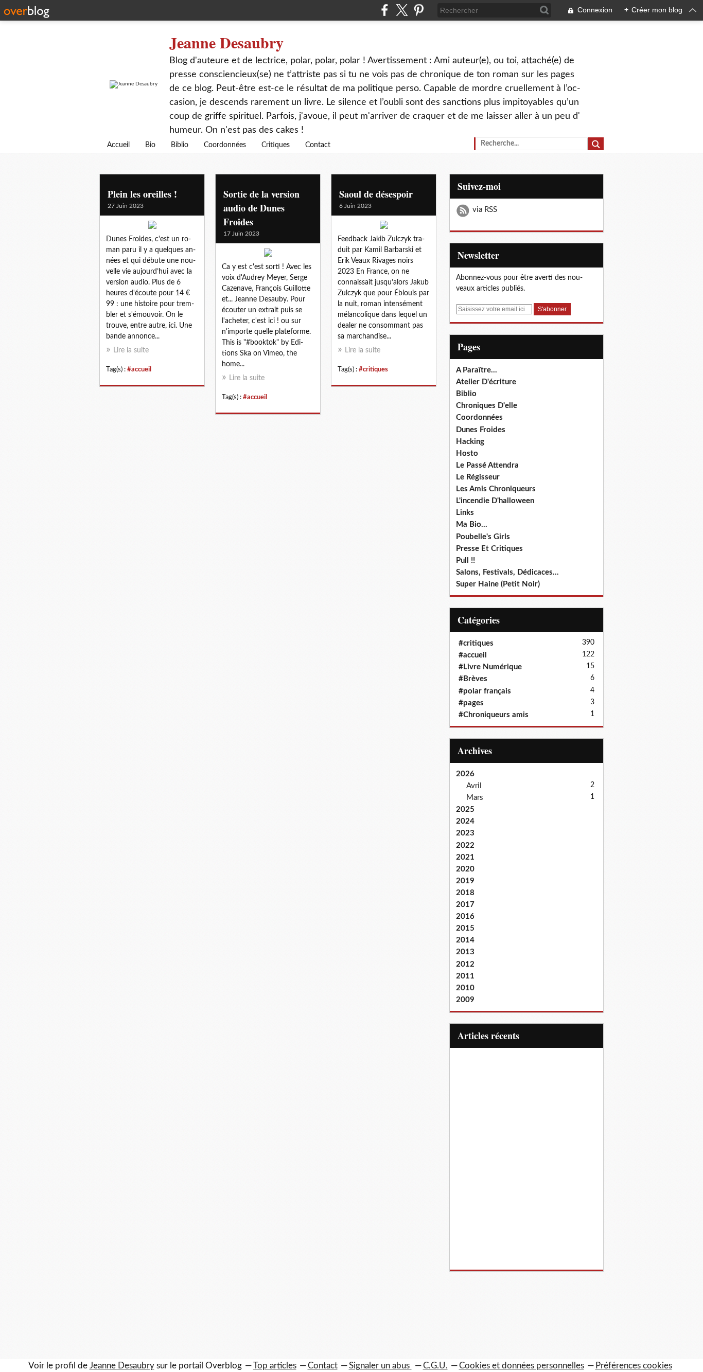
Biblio (179, 145)
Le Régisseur (478, 477)
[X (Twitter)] (401, 10)
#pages (471, 703)
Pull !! (465, 560)
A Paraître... (476, 370)
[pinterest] (418, 10)
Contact (317, 145)
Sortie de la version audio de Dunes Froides (261, 207)
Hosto (467, 453)
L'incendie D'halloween (495, 501)
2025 (465, 809)
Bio (150, 145)
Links (465, 512)
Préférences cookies (633, 1365)
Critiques (275, 145)
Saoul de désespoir (376, 194)
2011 (465, 976)
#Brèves (473, 679)
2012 (465, 964)
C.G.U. (435, 1365)
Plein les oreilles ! (142, 194)
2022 (465, 845)
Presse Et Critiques (489, 549)
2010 (465, 988)
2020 (465, 869)
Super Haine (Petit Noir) (498, 584)
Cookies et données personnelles (521, 1365)
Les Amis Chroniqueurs (496, 489)
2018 (465, 893)
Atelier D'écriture (486, 382)
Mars (474, 797)
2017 (465, 904)
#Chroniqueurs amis (494, 715)
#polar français (485, 691)
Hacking (470, 442)
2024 (465, 821)
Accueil (118, 145)
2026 (465, 774)
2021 (465, 857)
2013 (465, 952)
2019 (465, 881)
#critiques (373, 369)
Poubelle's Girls (483, 537)
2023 (465, 833)
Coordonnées (225, 145)
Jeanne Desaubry (226, 42)
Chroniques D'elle (486, 405)
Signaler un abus (380, 1365)
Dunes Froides (480, 430)
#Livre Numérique (490, 667)
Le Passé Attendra (487, 465)
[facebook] (384, 10)
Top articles (274, 1365)
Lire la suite (131, 350)
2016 (465, 916)
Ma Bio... (471, 524)
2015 (465, 928)
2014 (465, 940)
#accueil (139, 369)
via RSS (484, 209)
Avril (474, 786)
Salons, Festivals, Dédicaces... (507, 572)
